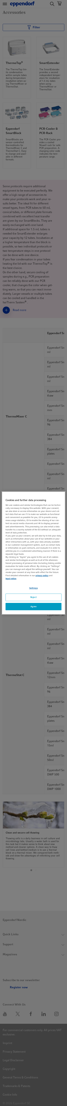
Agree (34, 606)
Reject (33, 597)
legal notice (11, 578)
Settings (33, 588)
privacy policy (42, 575)
